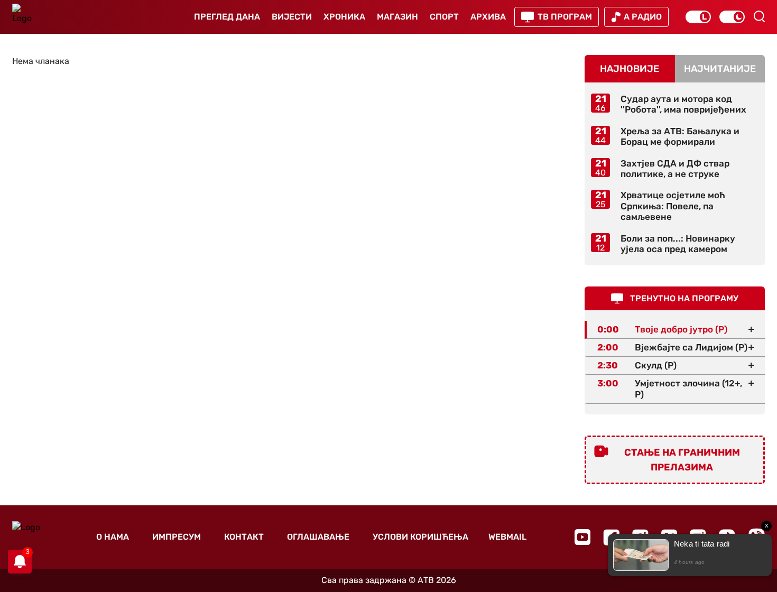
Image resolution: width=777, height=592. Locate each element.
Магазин (397, 17)
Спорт (444, 17)
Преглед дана (227, 17)
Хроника (344, 17)
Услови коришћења (420, 537)
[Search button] (759, 16)
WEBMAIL (507, 537)
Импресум (176, 537)
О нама (112, 537)
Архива (488, 17)
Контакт (244, 537)
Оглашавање (318, 537)
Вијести (292, 17)
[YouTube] (582, 537)
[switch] (698, 17)
